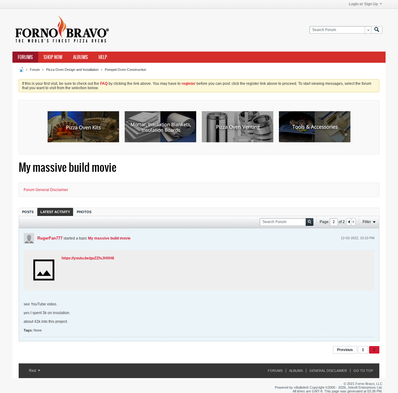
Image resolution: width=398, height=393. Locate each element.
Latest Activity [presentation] (55, 212)
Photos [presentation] (84, 212)
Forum (35, 69)
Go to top (363, 370)
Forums (25, 57)
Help (103, 57)
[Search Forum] (376, 30)
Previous (345, 350)
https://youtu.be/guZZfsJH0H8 (88, 258)
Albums (80, 57)
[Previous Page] (349, 221)
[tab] (28, 212)
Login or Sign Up (363, 4)
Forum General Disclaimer (46, 190)
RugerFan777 (49, 238)
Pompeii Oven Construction (125, 69)
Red (33, 370)
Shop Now (53, 57)
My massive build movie (109, 238)
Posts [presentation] (28, 212)
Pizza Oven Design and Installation (72, 69)
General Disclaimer (328, 370)
